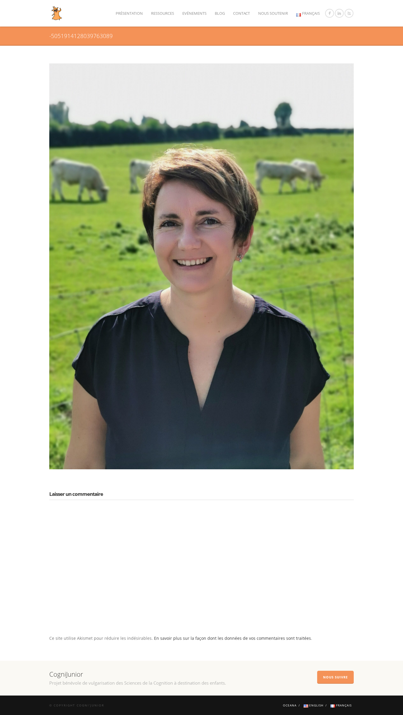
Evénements (194, 13)
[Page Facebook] (329, 13)
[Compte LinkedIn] (339, 13)
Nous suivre (335, 677)
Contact (241, 13)
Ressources (162, 13)
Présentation (129, 13)
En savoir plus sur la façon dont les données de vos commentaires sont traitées (232, 638)
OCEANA (289, 705)
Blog (220, 13)
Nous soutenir (273, 13)
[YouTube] (349, 13)
